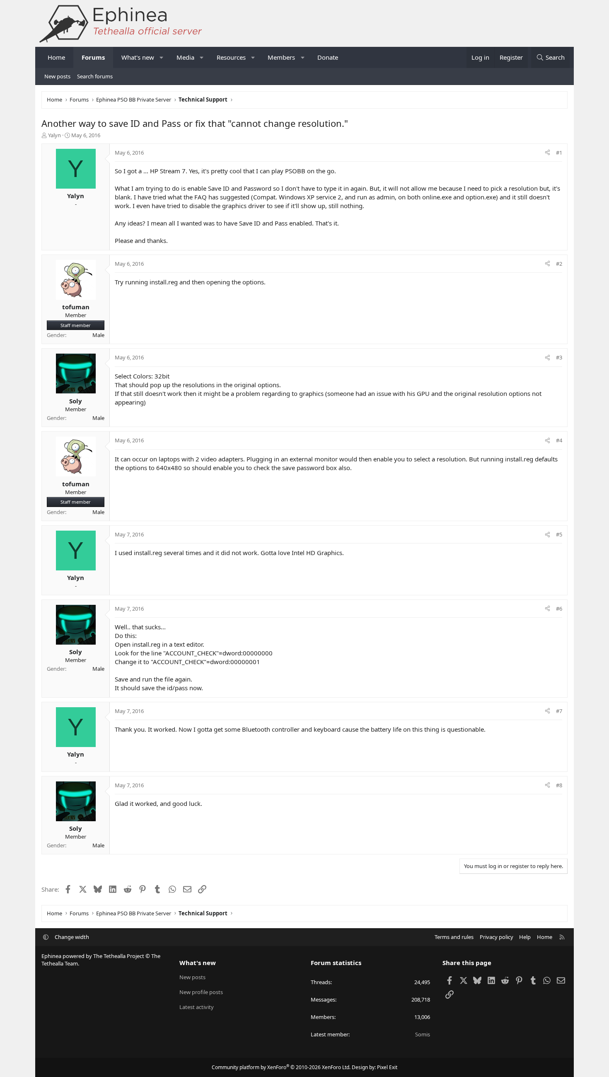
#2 (559, 263)
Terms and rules (454, 937)
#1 (559, 152)
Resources (231, 57)
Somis (422, 1034)
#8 (559, 785)
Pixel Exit (387, 1067)
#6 (559, 608)
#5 (559, 534)
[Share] (547, 153)
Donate (327, 57)
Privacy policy (496, 937)
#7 (559, 711)
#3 (559, 357)
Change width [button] (72, 937)
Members (281, 57)
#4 (559, 440)
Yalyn (54, 135)
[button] (161, 57)
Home (56, 57)
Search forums (95, 76)
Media (185, 57)
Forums (93, 57)
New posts (57, 76)
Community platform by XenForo (281, 1067)
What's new (137, 57)
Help (525, 937)
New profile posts (201, 992)
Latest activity (196, 1007)
